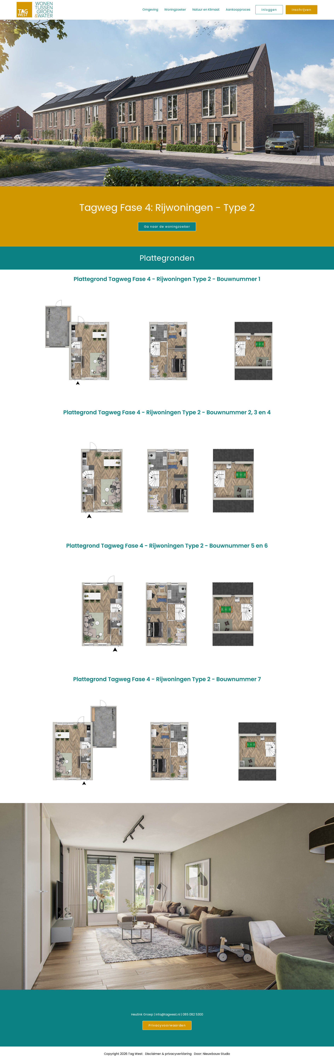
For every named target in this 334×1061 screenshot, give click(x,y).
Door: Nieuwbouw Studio (212, 1054)
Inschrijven (301, 10)
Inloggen (269, 10)
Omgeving (150, 9)
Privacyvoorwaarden (167, 1025)
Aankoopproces (238, 9)
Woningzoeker (175, 9)
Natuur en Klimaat (206, 9)
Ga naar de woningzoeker (167, 226)
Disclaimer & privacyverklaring (168, 1054)
